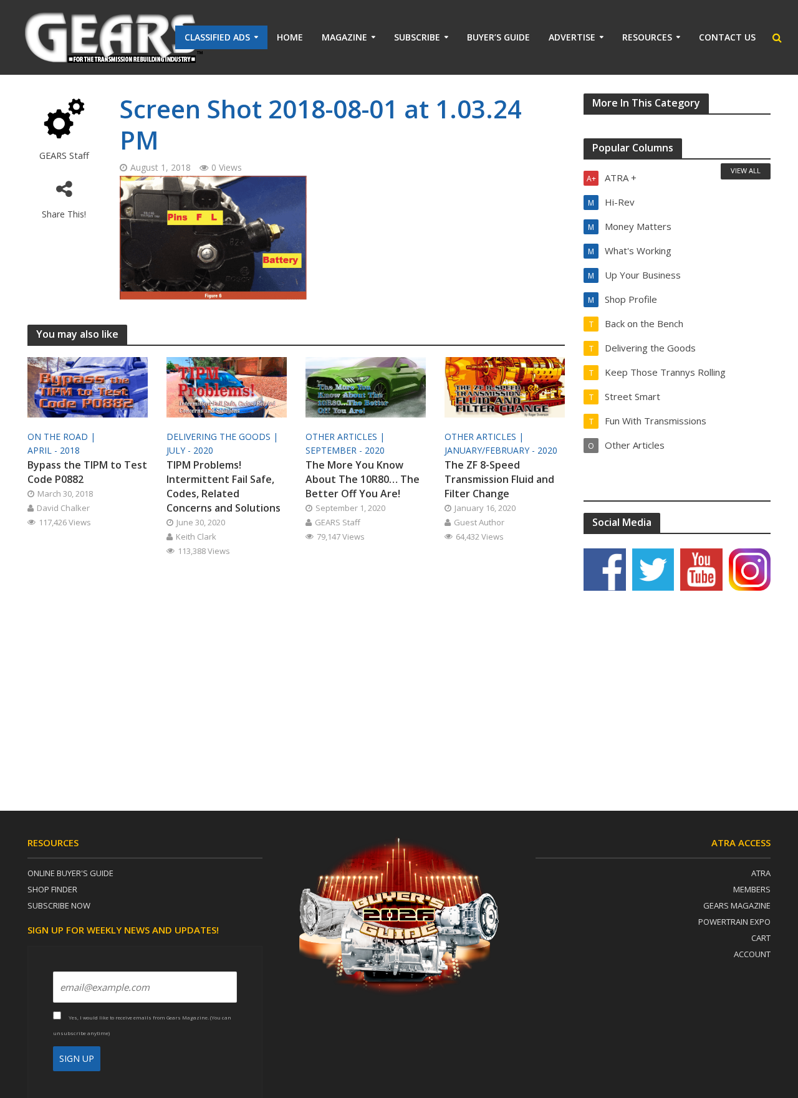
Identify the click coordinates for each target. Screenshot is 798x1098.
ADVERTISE (572, 37)
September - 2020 (345, 450)
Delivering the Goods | (223, 436)
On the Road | (62, 436)
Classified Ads (217, 37)
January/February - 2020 (501, 450)
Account (752, 954)
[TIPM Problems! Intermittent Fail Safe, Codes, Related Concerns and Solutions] (226, 386)
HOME (290, 37)
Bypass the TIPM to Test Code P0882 (87, 472)
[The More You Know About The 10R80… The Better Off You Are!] (365, 386)
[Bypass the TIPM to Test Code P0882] (87, 386)
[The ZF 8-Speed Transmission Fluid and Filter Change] (505, 386)
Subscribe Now (58, 905)
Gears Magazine (737, 905)
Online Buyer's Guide (70, 873)
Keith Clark (196, 536)
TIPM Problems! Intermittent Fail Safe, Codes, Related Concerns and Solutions (223, 486)
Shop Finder (52, 889)
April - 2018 (53, 450)
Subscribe (417, 37)
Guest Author (479, 522)
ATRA (761, 873)
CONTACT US (727, 37)
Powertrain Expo (734, 921)
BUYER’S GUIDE (498, 37)
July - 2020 (189, 450)
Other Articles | (346, 436)
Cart (761, 937)
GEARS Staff (64, 155)
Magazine (344, 37)
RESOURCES (647, 37)
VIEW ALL (746, 170)
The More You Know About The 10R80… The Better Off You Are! (362, 479)
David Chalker (63, 507)
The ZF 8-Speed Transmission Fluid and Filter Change (499, 479)
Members (752, 889)
